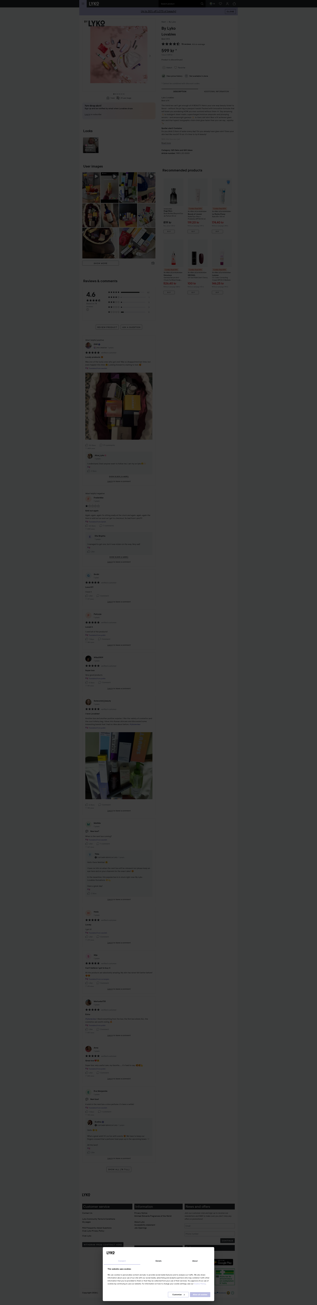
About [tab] (195, 1261)
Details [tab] (159, 1261)
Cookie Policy (200, 1284)
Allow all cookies (200, 1294)
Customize (177, 1294)
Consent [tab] (122, 1261)
